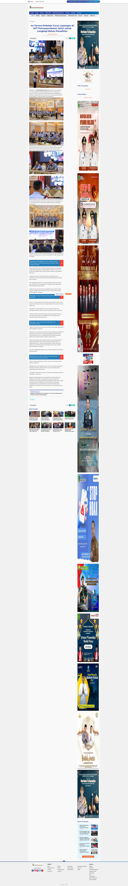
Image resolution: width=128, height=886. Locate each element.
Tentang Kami (92, 876)
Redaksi (90, 866)
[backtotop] (64, 862)
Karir (90, 874)
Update (69, 293)
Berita (36, 13)
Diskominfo (48, 13)
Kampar (67, 13)
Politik (78, 869)
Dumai (80, 15)
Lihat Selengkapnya (88, 856)
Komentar (34, 38)
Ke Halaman (87, 89)
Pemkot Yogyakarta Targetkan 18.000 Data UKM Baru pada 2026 (85, 838)
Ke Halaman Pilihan (88, 97)
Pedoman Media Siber (93, 869)
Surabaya (32, 399)
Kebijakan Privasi (92, 871)
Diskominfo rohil (73, 15)
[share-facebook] (70, 38)
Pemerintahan (70, 869)
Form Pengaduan (92, 879)
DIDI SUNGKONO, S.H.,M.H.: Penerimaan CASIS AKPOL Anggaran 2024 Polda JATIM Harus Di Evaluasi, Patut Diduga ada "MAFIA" (44, 263)
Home (31, 1)
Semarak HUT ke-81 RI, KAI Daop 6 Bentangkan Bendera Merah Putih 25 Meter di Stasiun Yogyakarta (85, 845)
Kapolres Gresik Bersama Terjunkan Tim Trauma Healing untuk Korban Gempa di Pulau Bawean (46, 394)
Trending (79, 13)
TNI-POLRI (49, 871)
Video (33, 15)
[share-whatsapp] (74, 38)
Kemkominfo (70, 867)
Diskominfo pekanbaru (58, 13)
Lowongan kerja (60, 869)
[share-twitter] (72, 38)
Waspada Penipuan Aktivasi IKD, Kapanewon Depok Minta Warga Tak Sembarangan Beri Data (84, 2)
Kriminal (73, 13)
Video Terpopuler (82, 86)
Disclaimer (91, 867)
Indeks (32, 13)
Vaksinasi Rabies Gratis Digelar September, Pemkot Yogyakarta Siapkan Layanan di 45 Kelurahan (84, 851)
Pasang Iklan (91, 872)
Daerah (42, 13)
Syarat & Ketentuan (93, 877)
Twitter (40, 872)
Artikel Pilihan (81, 94)
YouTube (43, 872)
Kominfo (79, 867)
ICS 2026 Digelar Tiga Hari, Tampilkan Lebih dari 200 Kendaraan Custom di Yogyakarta (85, 832)
